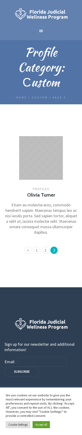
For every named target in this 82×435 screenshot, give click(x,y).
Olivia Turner (41, 195)
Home (21, 97)
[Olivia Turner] (41, 158)
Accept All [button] (41, 425)
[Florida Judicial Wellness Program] (41, 14)
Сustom (40, 97)
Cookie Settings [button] (18, 425)
